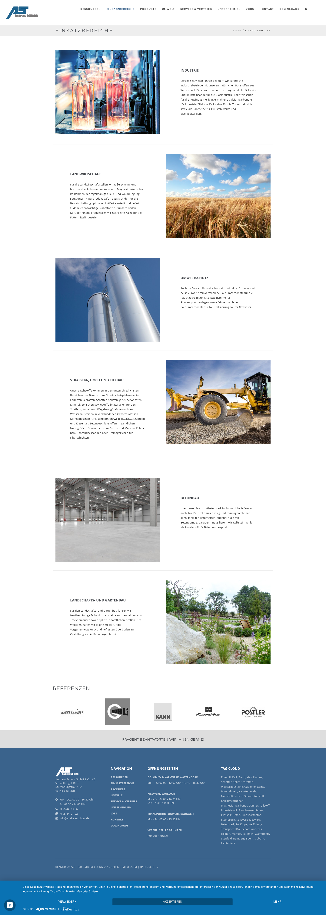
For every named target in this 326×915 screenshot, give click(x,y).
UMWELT (168, 9)
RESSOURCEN (90, 9)
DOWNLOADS (119, 825)
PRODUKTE (148, 9)
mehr (277, 901)
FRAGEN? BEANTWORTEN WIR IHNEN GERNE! (163, 739)
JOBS (250, 9)
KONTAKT (117, 819)
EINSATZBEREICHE (122, 783)
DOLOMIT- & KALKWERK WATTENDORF (173, 777)
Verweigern (67, 901)
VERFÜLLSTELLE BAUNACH (165, 830)
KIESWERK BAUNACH (161, 793)
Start (237, 30)
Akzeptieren (172, 901)
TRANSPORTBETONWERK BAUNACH (171, 814)
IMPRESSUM (129, 867)
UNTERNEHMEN (229, 9)
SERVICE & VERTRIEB (124, 801)
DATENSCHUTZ (149, 867)
